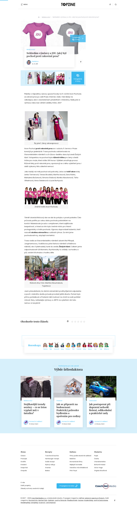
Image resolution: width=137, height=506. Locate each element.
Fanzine (80, 500)
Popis (96, 456)
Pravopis (24, 459)
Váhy (84, 349)
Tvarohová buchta (52, 456)
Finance (59, 401)
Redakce (35, 61)
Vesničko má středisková (79, 468)
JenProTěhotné (60, 500)
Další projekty (26, 485)
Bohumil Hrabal (99, 465)
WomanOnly (33, 500)
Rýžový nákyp (50, 465)
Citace (23, 456)
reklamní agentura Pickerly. (95, 498)
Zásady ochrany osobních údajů (32, 488)
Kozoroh (56, 349)
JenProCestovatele (101, 500)
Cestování (93, 401)
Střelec (68, 349)
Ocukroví (42, 503)
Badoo (47, 470)
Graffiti (23, 462)
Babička (72, 459)
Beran (90, 349)
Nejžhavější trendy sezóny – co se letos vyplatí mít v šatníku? (35, 409)
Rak (101, 349)
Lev (95, 349)
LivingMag (34, 503)
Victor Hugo (98, 468)
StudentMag (88, 500)
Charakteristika (99, 462)
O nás (23, 482)
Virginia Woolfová (100, 470)
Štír (73, 349)
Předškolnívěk (72, 500)
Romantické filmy (76, 462)
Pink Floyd (73, 470)
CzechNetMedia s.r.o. (39, 498)
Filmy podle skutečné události (80, 456)
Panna (45, 349)
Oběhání (51, 500)
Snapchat (24, 468)
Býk (51, 349)
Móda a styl (46, 17)
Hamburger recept (52, 459)
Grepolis (24, 470)
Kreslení (24, 465)
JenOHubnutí (51, 503)
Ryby (62, 349)
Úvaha (96, 459)
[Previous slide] (24, 78)
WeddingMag (25, 503)
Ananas (48, 468)
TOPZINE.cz (39, 17)
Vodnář (79, 349)
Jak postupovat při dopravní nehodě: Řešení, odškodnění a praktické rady (100, 409)
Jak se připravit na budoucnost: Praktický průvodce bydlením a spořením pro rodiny (68, 410)
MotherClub (42, 500)
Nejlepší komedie (76, 465)
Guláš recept (50, 462)
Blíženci (106, 349)
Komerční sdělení (35, 421)
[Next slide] (68, 78)
